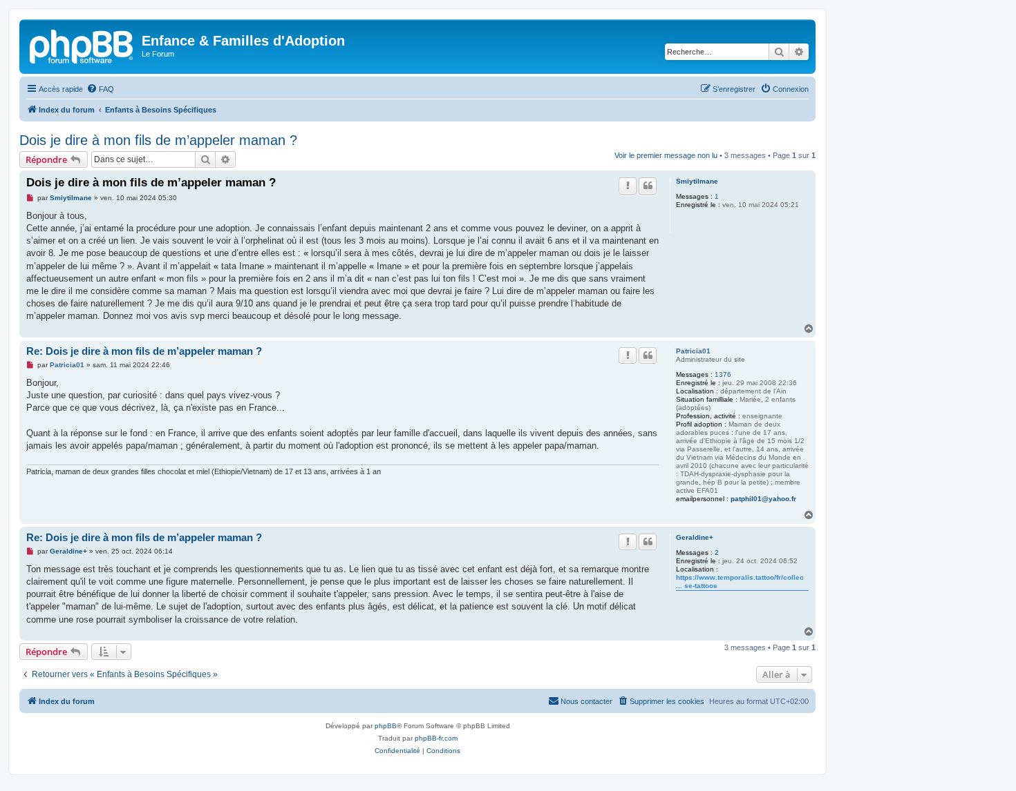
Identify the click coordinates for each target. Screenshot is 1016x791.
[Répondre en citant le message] (648, 185)
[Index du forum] (82, 45)
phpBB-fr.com (436, 738)
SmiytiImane (697, 181)
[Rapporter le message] (628, 185)
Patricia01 (693, 351)
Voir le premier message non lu (665, 155)
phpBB (386, 726)
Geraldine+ (694, 537)
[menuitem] (100, 89)
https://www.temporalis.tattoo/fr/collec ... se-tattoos (740, 581)
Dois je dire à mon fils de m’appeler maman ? (158, 140)
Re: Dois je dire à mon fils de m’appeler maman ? (144, 351)
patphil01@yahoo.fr (763, 498)
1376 (723, 374)
